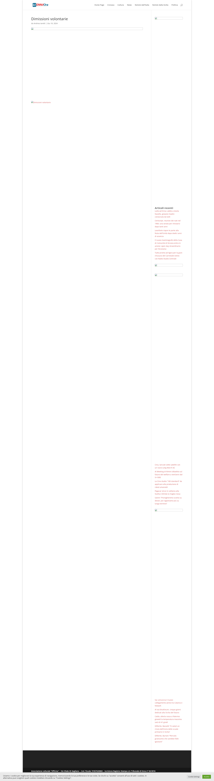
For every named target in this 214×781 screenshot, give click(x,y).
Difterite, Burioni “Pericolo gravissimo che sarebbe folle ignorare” (167, 739)
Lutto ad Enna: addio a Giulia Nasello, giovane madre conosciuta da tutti (167, 214)
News (129, 5)
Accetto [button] (206, 777)
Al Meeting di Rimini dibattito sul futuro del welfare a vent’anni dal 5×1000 (168, 474)
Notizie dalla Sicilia (160, 5)
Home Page (99, 5)
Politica (175, 5)
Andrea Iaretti (39, 23)
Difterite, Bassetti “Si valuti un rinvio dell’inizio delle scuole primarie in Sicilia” (167, 729)
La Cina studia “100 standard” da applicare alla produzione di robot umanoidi (168, 484)
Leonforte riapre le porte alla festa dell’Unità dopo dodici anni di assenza (168, 233)
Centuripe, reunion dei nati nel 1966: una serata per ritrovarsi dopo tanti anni (168, 223)
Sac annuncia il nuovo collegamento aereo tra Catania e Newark (168, 703)
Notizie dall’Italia (142, 5)
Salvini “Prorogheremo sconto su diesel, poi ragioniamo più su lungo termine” (168, 501)
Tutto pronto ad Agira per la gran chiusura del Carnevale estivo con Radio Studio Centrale (168, 256)
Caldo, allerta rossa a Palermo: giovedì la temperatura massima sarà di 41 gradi (168, 719)
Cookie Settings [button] (194, 777)
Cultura (121, 5)
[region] (169, 267)
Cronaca (110, 5)
